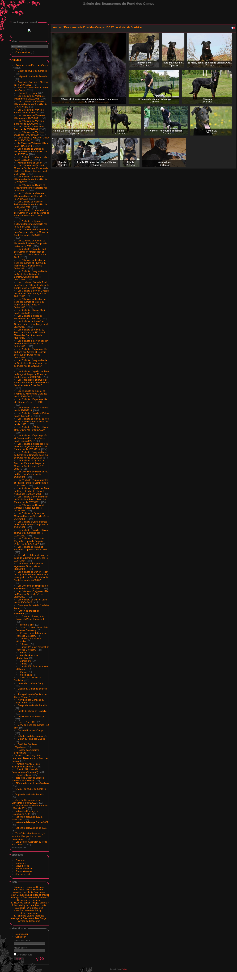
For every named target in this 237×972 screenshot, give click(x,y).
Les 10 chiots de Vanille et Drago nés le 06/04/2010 (29, 133)
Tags (17, 48)
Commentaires (22, 51)
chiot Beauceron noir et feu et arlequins (31, 894)
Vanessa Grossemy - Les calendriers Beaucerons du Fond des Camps (30, 758)
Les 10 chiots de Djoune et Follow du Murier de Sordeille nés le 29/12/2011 (30, 187)
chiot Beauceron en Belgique (28, 910)
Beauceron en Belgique (28, 899)
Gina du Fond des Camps (31, 729)
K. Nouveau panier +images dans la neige (32, 902)
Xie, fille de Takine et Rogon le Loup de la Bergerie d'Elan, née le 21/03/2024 (31, 557)
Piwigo (124, 968)
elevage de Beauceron (22, 917)
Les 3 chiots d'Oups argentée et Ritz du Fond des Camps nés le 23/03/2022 (31, 524)
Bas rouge (20, 907)
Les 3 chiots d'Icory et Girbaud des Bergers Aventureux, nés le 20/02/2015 (31, 293)
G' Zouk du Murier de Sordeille (30, 788)
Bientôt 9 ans (27, 624)
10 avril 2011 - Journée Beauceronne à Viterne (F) (25, 770)
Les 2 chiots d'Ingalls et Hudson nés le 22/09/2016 (28, 316)
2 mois (23, 671)
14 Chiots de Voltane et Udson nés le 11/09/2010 (31, 144)
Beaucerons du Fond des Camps (31, 64)
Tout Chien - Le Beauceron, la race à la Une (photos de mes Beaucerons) (28, 835)
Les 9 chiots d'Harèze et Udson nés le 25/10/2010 (31, 158)
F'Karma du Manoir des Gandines (32, 782)
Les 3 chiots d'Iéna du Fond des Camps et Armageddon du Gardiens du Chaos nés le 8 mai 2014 (30, 252)
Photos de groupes (27, 92)
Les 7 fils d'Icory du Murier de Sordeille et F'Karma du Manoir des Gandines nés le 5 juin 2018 (31, 382)
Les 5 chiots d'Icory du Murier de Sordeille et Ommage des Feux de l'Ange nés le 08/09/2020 (31, 454)
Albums (16, 59)
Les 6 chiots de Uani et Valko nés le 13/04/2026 (30, 600)
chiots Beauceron (34, 889)
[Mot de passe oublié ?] (41, 959)
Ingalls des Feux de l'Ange (31, 716)
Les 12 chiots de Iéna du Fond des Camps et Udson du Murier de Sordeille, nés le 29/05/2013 (31, 232)
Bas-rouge (19, 889)
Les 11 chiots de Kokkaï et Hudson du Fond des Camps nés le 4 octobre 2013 (30, 243)
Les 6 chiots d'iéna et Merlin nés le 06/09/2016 (30, 311)
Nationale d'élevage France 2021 (31, 821)
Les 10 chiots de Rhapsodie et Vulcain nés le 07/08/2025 (31, 586)
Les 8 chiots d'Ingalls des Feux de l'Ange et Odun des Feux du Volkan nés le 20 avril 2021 (31, 490)
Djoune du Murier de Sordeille (32, 688)
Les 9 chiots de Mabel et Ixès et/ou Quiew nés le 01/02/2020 (31, 428)
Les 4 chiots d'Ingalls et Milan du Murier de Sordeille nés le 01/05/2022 (31, 532)
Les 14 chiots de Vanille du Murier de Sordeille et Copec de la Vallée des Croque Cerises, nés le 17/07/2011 (31, 169)
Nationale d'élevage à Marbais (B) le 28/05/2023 (31, 82)
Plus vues (20, 859)
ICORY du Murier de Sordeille (124, 27)
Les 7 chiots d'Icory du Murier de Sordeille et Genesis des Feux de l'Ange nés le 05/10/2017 (31, 362)
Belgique (39, 915)
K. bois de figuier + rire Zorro (25, 904)
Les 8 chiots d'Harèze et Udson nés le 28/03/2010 (31, 138)
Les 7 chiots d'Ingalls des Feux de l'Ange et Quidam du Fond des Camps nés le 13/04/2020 (31, 446)
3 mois (23, 663)
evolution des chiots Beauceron (29, 891)
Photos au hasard (24, 868)
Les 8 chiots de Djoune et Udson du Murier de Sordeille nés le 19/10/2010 (30, 151)
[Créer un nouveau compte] (37, 959)
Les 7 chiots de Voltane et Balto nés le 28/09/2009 (29, 127)
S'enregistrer (21, 933)
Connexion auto (24, 954)
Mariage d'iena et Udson (30, 162)
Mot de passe (20, 947)
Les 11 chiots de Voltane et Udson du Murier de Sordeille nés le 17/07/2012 (30, 195)
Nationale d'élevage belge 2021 (30, 827)
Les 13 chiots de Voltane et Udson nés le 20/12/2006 (29, 96)
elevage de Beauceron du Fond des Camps (33, 896)
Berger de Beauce (35, 886)
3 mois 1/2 (25, 660)
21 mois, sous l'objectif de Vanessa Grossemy (31, 633)
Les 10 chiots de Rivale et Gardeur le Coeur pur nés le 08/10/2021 (29, 507)
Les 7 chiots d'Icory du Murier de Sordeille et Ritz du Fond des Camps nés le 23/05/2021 (31, 499)
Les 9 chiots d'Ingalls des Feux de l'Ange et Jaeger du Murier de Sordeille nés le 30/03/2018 (31, 373)
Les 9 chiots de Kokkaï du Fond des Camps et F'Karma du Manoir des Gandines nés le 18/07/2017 (30, 333)
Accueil (57, 27)
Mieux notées (22, 865)
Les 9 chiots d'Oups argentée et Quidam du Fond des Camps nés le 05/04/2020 (30, 437)
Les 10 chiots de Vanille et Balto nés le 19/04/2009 (29, 121)
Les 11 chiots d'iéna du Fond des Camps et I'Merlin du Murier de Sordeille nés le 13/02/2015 (31, 284)
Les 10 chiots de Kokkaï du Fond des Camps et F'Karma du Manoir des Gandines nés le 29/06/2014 (30, 263)
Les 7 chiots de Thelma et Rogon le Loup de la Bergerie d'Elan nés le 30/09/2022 (29, 540)
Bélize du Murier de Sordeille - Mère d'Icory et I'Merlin (29, 778)
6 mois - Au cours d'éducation (27, 656)
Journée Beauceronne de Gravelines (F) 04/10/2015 (26, 800)
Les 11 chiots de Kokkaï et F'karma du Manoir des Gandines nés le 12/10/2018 (30, 393)
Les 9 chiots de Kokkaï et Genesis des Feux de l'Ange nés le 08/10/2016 (31, 323)
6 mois (23, 652)
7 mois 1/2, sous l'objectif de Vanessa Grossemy (32, 647)
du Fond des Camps (24, 915)
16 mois (24, 643)
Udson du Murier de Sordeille (32, 70)
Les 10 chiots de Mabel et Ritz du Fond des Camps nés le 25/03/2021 (31, 474)
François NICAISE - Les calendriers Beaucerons (26, 764)
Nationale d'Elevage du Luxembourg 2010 (25, 812)
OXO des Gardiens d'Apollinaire (25, 745)
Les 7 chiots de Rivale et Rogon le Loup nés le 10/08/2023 (30, 547)
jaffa (44, 904)
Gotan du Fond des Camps (31, 738)
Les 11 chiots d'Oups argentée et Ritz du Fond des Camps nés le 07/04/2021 (31, 482)
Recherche (20, 862)
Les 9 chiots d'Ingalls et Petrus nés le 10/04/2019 (31, 414)
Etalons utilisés (23, 774)
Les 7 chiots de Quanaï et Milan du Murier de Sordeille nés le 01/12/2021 (31, 515)
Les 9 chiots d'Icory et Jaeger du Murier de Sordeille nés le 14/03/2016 (31, 343)
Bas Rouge (40, 917)
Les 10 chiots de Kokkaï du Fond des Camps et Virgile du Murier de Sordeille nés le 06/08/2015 (29, 302)
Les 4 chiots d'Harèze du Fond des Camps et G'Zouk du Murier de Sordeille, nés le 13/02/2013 (31, 212)
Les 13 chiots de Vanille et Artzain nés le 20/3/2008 (29, 110)
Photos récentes (23, 870)
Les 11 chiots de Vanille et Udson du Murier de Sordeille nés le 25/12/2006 (30, 103)
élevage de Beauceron (29, 920)
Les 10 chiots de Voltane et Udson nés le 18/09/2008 (29, 116)
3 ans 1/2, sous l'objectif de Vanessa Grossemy (32, 628)
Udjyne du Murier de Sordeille (32, 75)
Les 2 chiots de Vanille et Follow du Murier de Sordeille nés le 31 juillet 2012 (30, 204)
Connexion (20, 936)
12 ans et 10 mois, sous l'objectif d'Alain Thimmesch (30, 617)
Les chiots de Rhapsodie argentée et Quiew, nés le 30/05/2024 (28, 565)
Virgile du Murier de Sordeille (29, 793)
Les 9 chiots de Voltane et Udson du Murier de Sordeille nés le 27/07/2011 (30, 179)
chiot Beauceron (35, 907)
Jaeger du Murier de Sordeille (32, 704)
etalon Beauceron (28, 912)
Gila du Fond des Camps (30, 735)
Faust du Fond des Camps (31, 682)
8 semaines (26, 674)
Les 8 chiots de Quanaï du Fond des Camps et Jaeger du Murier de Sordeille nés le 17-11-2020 (30, 464)
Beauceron (19, 886)
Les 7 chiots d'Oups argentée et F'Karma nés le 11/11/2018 (30, 400)
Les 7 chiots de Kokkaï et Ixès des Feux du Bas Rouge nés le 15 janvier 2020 (31, 421)
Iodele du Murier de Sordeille (32, 710)
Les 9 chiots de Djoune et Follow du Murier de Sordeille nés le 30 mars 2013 (30, 223)
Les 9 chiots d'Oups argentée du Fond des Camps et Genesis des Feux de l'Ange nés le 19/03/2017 (30, 352)
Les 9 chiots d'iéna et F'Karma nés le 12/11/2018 (31, 408)
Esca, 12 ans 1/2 (26, 721)
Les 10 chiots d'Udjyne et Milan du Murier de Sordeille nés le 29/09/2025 (31, 593)
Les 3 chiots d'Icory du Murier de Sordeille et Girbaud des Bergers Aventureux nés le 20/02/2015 (31, 274)
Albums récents (23, 873)
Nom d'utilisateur (22, 940)
